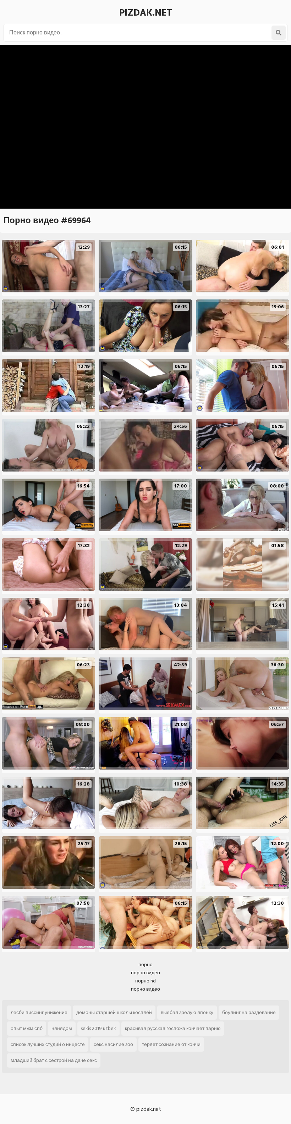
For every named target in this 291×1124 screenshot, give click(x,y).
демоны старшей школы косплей (114, 1012)
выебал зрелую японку (187, 1012)
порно (145, 964)
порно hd (145, 981)
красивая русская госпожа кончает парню (173, 1028)
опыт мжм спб (27, 1028)
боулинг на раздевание (249, 1012)
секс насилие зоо (113, 1044)
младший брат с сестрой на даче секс (54, 1060)
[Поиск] (278, 33)
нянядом (61, 1028)
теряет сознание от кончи (171, 1044)
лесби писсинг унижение (39, 1012)
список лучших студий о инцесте (48, 1044)
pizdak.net (145, 12)
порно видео (145, 973)
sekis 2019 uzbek (98, 1028)
